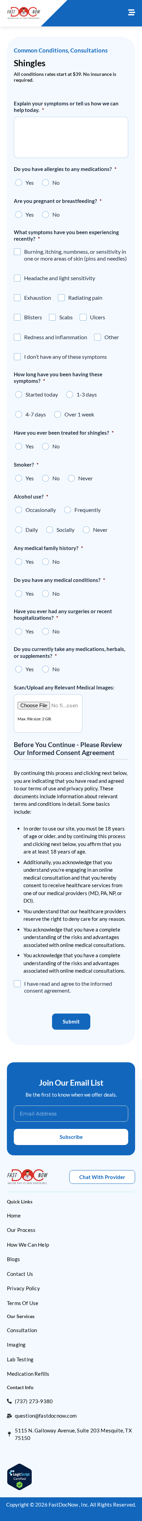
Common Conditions (41, 50)
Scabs (66, 317)
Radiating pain (85, 297)
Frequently (87, 509)
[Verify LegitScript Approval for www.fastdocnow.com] (19, 1476)
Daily (32, 529)
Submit (71, 1021)
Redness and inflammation (55, 337)
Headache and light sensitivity (59, 278)
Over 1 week (79, 414)
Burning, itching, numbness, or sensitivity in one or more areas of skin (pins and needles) (75, 255)
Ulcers (97, 317)
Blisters (33, 317)
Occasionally (41, 509)
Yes (30, 182)
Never (85, 478)
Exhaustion (37, 297)
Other (111, 337)
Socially (65, 529)
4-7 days (36, 414)
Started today (42, 394)
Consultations (89, 50)
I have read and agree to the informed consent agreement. (68, 987)
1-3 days (87, 394)
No (56, 182)
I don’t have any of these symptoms (65, 356)
